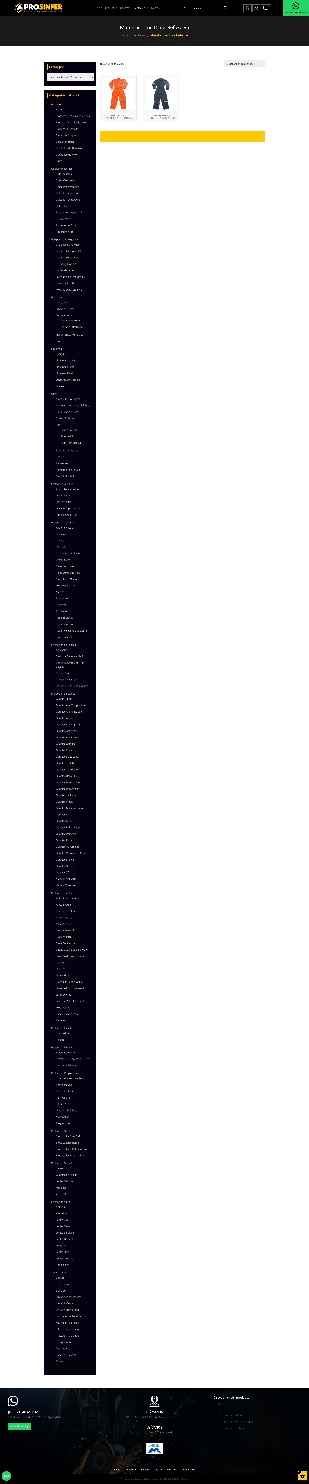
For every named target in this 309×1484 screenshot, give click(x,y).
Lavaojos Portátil (65, 283)
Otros (54, 393)
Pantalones (62, 598)
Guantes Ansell (64, 718)
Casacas (61, 540)
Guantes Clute (64, 750)
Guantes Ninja (64, 814)
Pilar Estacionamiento (68, 1329)
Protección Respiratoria (64, 1073)
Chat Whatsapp (19, 1426)
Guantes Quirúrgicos (67, 846)
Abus (59, 109)
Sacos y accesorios (67, 1014)
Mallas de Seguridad (67, 1322)
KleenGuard (62, 1213)
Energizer (61, 354)
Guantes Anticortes (67, 731)
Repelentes (62, 463)
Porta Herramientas (67, 450)
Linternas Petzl (64, 373)
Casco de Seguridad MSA (70, 656)
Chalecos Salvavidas (68, 244)
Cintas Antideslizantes (68, 1297)
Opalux (60, 386)
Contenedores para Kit (68, 251)
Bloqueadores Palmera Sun (71, 1149)
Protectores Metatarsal (69, 212)
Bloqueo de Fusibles (231, 1415)
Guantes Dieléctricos (67, 788)
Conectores (62, 962)
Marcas (155, 7)
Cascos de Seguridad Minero (72, 685)
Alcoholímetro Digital (68, 399)
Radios (60, 456)
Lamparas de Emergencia (70, 276)
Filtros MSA (62, 1104)
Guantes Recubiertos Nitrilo (71, 853)
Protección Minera (61, 1047)
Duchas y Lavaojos (66, 264)
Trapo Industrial (65, 476)
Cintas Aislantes (65, 309)
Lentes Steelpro (64, 1258)
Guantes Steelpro (65, 866)
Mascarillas (62, 1116)
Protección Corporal (62, 522)
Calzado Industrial (61, 168)
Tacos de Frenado (66, 1354)
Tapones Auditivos (66, 514)
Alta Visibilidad (64, 527)
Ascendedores (64, 923)
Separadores (63, 1348)
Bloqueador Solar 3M (68, 1136)
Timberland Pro (65, 231)
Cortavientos (63, 559)
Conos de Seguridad (67, 1309)
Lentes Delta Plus (65, 1239)
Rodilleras (61, 611)
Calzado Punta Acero (68, 199)
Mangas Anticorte (66, 878)
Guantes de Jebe (65, 763)
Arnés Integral (64, 904)
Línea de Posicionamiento (70, 988)
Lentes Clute (63, 1226)
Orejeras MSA (63, 502)
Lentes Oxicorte (64, 1181)
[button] (266, 8)
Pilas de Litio (68, 436)
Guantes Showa (65, 859)
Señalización (58, 1272)
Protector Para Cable (67, 1335)
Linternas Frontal (65, 366)
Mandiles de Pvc (65, 585)
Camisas (61, 534)
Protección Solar (60, 1131)
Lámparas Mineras (66, 1065)
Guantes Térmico (65, 872)
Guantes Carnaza (66, 743)
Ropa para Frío (64, 624)
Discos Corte (63, 315)
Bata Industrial (64, 173)
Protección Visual (61, 1201)
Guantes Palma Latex (68, 827)
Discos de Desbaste (72, 327)
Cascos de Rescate (66, 679)
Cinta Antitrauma (65, 943)
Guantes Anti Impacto (68, 724)
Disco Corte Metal (70, 320)
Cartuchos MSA (65, 1091)
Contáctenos (141, 7)
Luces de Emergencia (68, 379)
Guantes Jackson (66, 795)
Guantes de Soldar (66, 1174)
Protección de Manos (63, 693)
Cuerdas (60, 969)
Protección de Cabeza (63, 644)
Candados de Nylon (67, 154)
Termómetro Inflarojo (68, 469)
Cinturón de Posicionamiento (72, 956)
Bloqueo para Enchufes (233, 1428)
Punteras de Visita (66, 225)
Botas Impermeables (67, 186)
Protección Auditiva (62, 484)
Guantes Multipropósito (69, 808)
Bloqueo (56, 104)
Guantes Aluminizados (69, 711)
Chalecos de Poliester (68, 553)
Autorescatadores (66, 1052)
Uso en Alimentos (66, 885)
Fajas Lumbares (65, 566)
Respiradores (63, 1123)
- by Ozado (182, 1479)
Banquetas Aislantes (67, 411)
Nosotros (125, 7)
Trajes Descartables (67, 637)
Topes (59, 1361)
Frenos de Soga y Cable (69, 981)
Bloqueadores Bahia (67, 1142)
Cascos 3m (62, 673)
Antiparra (61, 1207)
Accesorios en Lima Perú (70, 1078)
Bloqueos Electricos (67, 128)
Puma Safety (63, 218)
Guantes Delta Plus (67, 776)
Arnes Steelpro (64, 917)
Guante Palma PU (66, 698)
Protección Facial (61, 1028)
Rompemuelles (64, 1342)
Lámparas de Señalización (71, 1316)
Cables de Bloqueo (66, 135)
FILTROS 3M (63, 1097)
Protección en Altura (62, 893)
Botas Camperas (65, 180)
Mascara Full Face (66, 1110)
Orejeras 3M (63, 495)
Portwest (61, 604)
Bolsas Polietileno (66, 418)
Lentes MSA (62, 1245)
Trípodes (61, 1020)
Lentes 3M (62, 1219)
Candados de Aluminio (69, 148)
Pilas (59, 424)
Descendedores (64, 975)
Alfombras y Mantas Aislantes (73, 405)
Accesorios (62, 649)
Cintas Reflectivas (66, 1303)
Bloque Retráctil (65, 930)
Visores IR (61, 1194)
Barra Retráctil (64, 1284)
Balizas (60, 1277)
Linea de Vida (63, 994)
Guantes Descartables (68, 782)
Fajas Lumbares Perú (68, 572)
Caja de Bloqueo (65, 141)
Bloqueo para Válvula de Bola (72, 122)
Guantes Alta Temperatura (71, 705)
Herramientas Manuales (69, 334)
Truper (59, 341)
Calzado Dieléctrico (67, 193)
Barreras (61, 1290)
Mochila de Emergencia (69, 289)
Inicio (125, 35)
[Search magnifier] (225, 7)
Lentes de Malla (65, 1232)
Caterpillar (62, 206)
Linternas (56, 348)
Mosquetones (63, 1007)
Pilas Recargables (71, 442)
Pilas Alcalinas (69, 429)
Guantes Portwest (66, 833)
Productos (139, 35)
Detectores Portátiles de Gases (73, 1059)
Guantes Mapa (64, 801)
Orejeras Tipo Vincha (68, 508)
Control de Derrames (67, 257)
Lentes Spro (62, 1252)
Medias (60, 592)
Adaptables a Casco (67, 489)
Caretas (60, 1168)
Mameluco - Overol (66, 579)
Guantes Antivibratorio (68, 737)
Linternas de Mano (66, 360)
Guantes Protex (64, 840)
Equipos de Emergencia (64, 239)
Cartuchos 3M (64, 1084)
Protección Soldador (62, 1163)
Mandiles (61, 1187)
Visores (60, 1039)
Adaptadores (63, 1033)
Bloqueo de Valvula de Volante (73, 116)
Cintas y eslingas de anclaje (72, 949)
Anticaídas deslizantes (69, 898)
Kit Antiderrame (65, 270)
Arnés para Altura (66, 911)
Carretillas (61, 302)
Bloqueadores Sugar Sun (70, 1155)
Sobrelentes (62, 1264)
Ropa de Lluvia (64, 617)
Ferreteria (56, 297)
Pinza (59, 161)
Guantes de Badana (67, 756)
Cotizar (158, 1469)
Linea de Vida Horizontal (70, 1001)
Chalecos (61, 547)
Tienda (145, 1469)
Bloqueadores (64, 936)
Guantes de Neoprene (68, 769)
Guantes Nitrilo (64, 821)
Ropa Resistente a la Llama (71, 630)
